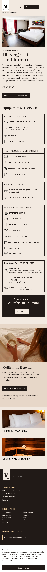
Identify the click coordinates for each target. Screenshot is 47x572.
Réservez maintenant (13, 538)
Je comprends (23, 568)
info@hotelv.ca (7, 500)
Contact (27, 520)
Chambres (6, 513)
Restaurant (7, 518)
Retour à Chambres (9, 13)
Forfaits (5, 520)
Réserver (20, 311)
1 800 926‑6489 (11, 398)
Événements (29, 513)
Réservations (31, 7)
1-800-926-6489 (8, 496)
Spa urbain (6, 515)
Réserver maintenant (12, 388)
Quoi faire (27, 515)
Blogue (26, 518)
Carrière (5, 522)
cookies (16, 558)
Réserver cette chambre (14, 95)
